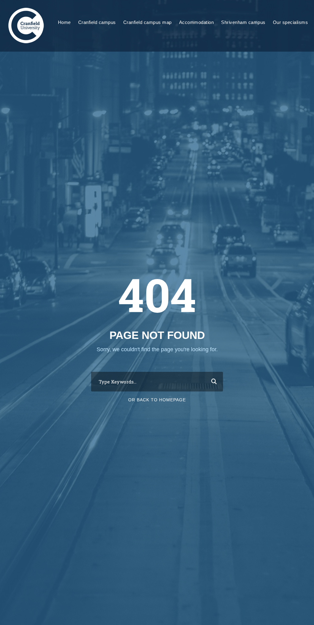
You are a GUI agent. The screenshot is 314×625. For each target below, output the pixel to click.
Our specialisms (290, 22)
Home (64, 22)
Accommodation (196, 22)
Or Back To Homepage (157, 399)
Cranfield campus (97, 22)
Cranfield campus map (147, 22)
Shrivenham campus (243, 22)
